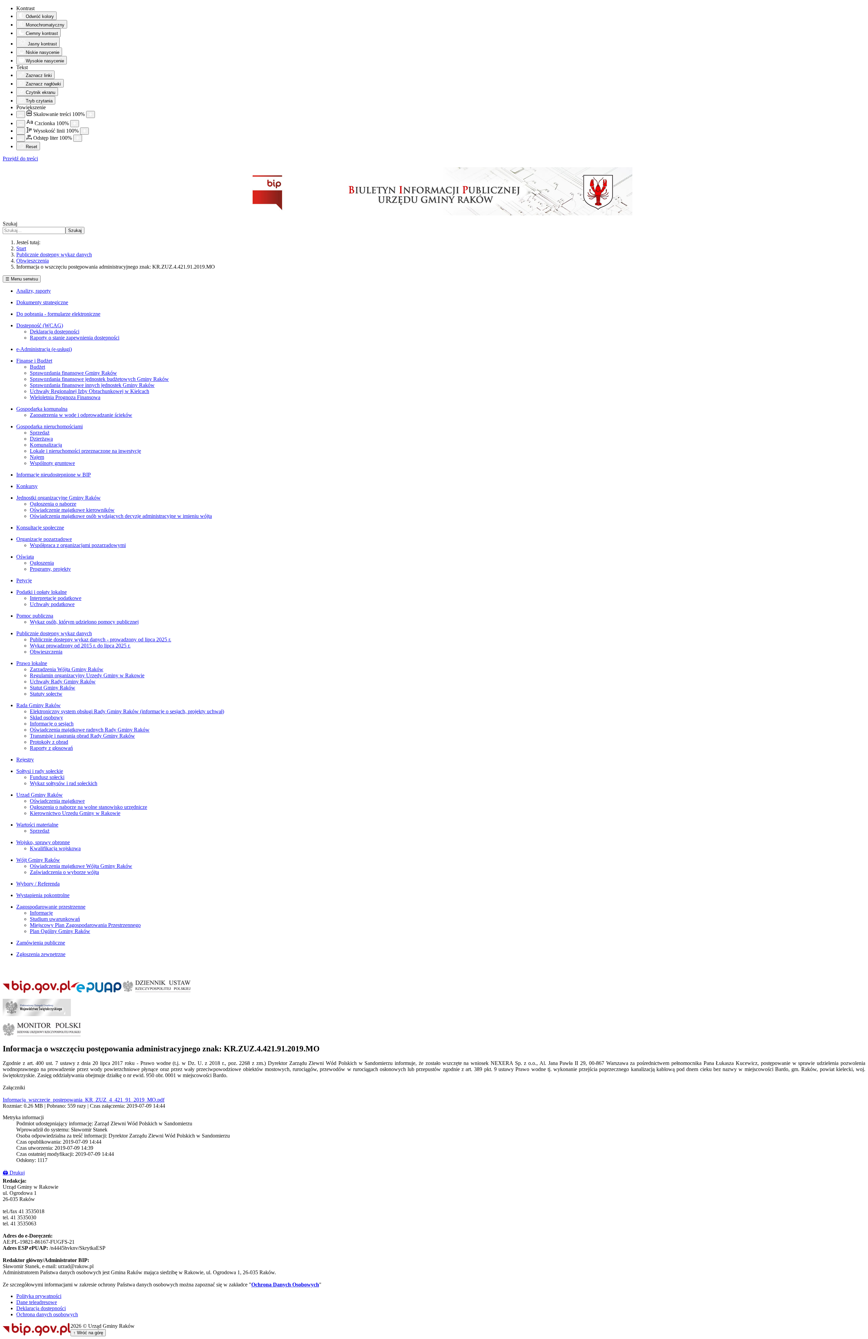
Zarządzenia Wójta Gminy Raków (66, 669)
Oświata (25, 557)
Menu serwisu (21, 279)
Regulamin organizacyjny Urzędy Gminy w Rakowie (87, 675)
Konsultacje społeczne (40, 527)
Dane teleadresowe (36, 1302)
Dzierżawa (41, 439)
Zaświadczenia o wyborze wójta (64, 872)
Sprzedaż (40, 432)
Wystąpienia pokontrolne (43, 895)
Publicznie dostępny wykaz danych (54, 633)
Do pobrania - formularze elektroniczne (58, 314)
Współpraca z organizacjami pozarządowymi (78, 545)
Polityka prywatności (38, 1296)
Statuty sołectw (46, 694)
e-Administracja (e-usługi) (44, 349)
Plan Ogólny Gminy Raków (60, 931)
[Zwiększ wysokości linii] (84, 131)
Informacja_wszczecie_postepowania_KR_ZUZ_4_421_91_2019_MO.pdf (83, 1100)
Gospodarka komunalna (41, 409)
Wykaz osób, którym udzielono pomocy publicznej (84, 622)
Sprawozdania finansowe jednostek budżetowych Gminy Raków (99, 379)
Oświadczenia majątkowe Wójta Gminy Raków (81, 866)
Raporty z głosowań (51, 748)
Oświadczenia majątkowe (57, 801)
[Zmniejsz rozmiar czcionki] (20, 123)
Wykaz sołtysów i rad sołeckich (63, 783)
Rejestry (25, 759)
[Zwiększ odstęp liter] (77, 138)
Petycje (24, 580)
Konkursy (27, 486)
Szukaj (10, 224)
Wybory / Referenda (38, 884)
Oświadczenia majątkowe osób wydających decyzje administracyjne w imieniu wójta (121, 516)
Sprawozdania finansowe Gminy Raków (73, 373)
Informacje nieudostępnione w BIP (53, 475)
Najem (37, 457)
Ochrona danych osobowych (47, 1314)
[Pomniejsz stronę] (20, 114)
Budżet (37, 367)
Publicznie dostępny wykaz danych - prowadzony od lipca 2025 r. (100, 639)
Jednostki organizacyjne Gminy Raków (58, 498)
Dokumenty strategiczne (42, 302)
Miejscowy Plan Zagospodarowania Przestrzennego (85, 925)
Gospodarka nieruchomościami (49, 426)
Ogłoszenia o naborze (53, 504)
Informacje (41, 913)
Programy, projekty (50, 569)
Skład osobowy (46, 717)
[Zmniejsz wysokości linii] (20, 131)
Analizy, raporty (33, 291)
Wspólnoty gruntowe (52, 463)
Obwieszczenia (46, 652)
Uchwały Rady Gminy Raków (63, 681)
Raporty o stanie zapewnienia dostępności (74, 338)
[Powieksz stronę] (90, 114)
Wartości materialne (37, 825)
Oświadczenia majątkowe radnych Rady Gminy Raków (90, 730)
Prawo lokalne (31, 663)
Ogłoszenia (42, 563)
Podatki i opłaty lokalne (41, 592)
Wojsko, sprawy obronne (43, 842)
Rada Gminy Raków (38, 705)
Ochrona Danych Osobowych (285, 1284)
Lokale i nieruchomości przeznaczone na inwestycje (85, 451)
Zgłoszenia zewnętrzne (40, 954)
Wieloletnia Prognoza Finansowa (65, 397)
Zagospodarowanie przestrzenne (50, 907)
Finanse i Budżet (34, 361)
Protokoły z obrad (49, 742)
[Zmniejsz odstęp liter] (20, 138)
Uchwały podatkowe (52, 604)
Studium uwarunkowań (55, 919)
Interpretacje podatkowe (55, 598)
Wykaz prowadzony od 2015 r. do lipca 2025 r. (80, 645)
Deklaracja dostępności (54, 331)
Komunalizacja (46, 445)
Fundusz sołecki (47, 777)
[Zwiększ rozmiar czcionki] (74, 123)
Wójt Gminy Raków (38, 860)
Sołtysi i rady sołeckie (39, 771)
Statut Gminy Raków (52, 688)
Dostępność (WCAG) (39, 325)
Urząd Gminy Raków (39, 795)
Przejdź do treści (20, 158)
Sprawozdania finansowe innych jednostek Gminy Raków (92, 385)
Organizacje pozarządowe (44, 539)
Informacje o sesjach (52, 723)
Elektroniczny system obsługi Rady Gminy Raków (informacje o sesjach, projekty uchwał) (127, 711)
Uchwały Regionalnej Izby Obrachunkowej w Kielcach (89, 391)
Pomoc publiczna (34, 616)
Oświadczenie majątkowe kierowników (72, 510)
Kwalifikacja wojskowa (55, 848)
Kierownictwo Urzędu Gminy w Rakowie (75, 813)
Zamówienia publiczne (40, 943)
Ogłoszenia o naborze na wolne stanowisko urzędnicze (88, 807)
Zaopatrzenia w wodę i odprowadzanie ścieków (81, 415)
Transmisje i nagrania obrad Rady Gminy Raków (82, 736)
